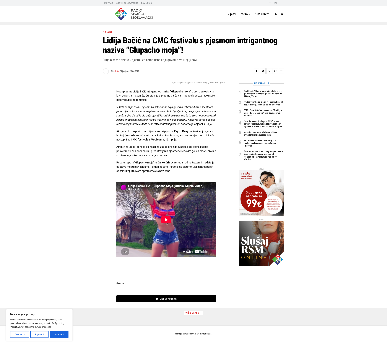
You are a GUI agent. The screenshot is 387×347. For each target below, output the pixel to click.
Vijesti (232, 14)
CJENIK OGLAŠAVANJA (127, 3)
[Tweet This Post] (263, 71)
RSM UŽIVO (146, 3)
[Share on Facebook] (256, 71)
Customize (19, 334)
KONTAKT (108, 3)
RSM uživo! (261, 14)
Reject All (39, 334)
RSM (117, 71)
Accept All (59, 334)
